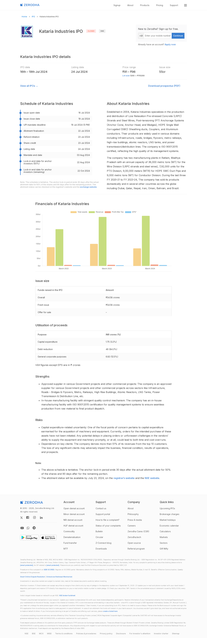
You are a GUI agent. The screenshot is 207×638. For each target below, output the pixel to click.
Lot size (126, 75)
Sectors (163, 543)
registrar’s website (124, 478)
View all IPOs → (29, 85)
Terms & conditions (64, 633)
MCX (41, 633)
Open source (134, 543)
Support (174, 5)
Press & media (135, 520)
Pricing (159, 5)
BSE (33, 633)
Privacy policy (106, 633)
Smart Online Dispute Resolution (32, 577)
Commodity (69, 531)
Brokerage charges (169, 514)
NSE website (152, 478)
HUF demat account (73, 525)
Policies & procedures (86, 633)
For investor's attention (139, 633)
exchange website (88, 187)
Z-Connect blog (103, 543)
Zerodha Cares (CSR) (138, 531)
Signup (117, 5)
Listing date (77, 67)
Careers (132, 525)
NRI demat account (72, 520)
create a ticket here (110, 611)
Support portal (103, 514)
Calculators (165, 531)
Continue (178, 35)
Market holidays (168, 520)
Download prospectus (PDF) (164, 85)
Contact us (101, 508)
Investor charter (161, 633)
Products (144, 5)
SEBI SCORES (49, 570)
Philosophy (133, 514)
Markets (164, 537)
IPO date (25, 67)
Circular (99, 537)
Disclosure (121, 633)
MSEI (49, 633)
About (130, 5)
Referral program (136, 548)
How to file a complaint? (107, 520)
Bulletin (99, 531)
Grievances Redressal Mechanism (59, 577)
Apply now (170, 44)
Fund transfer (70, 543)
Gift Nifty (164, 548)
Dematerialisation (71, 537)
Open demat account (74, 508)
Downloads (101, 548)
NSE (26, 633)
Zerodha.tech (134, 537)
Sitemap (175, 633)
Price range (129, 67)
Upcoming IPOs (167, 508)
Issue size (164, 67)
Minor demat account (74, 514)
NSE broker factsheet (67, 596)
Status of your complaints (108, 525)
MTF (65, 548)
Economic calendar (169, 525)
